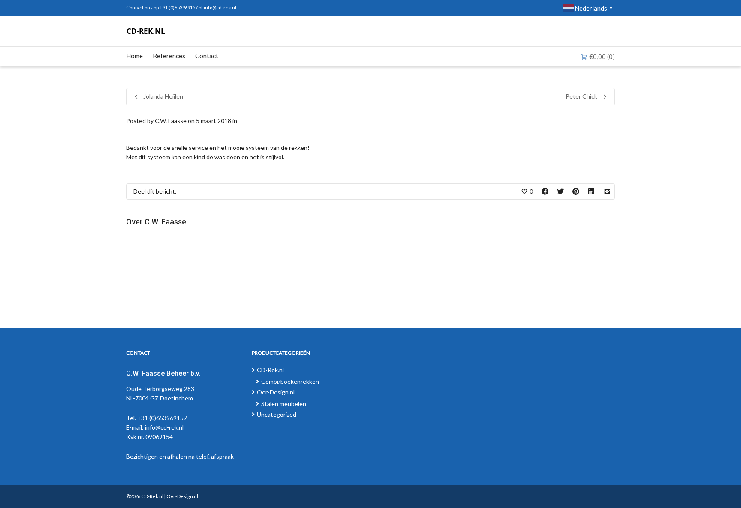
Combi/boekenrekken (290, 381)
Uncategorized (276, 414)
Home (134, 56)
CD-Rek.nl (270, 370)
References (169, 56)
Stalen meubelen (283, 403)
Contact (206, 56)
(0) (602, 56)
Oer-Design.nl (276, 392)
